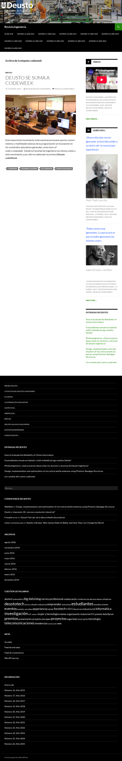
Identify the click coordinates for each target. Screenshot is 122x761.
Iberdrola (77, 609)
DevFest (28, 605)
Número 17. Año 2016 (46, 34)
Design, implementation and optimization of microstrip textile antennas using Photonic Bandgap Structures (101, 353)
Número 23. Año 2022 (55, 41)
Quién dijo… (99, 130)
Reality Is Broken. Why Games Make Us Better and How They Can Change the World (65, 522)
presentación (25, 618)
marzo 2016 (9, 563)
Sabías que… (10, 413)
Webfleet (8, 506)
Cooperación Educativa (16, 402)
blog (38, 599)
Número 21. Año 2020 (13, 41)
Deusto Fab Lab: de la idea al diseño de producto (43, 517)
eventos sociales (64, 169)
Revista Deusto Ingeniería (37, 89)
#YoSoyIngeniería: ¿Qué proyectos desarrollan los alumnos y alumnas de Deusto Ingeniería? (101, 100)
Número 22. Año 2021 (34, 41)
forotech (60, 608)
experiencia (40, 608)
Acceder (8, 642)
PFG (93, 614)
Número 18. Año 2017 (68, 34)
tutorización (52, 624)
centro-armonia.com (14, 522)
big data (29, 599)
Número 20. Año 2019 (110, 34)
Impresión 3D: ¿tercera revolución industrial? (34, 512)
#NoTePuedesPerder (14, 430)
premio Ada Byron (104, 614)
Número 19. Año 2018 (89, 34)
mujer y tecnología (48, 614)
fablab (50, 609)
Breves (8, 72)
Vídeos (97, 62)
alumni (8, 599)
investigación (16, 613)
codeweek (12, 169)
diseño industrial (39, 604)
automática (18, 599)
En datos (8, 397)
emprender (54, 604)
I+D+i (69, 608)
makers (34, 614)
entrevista (66, 604)
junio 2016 (9, 553)
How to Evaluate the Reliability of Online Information (101, 320)
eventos (10, 608)
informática (103, 608)
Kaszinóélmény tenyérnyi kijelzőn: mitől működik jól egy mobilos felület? (101, 330)
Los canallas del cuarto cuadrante (101, 362)
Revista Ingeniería (15, 26)
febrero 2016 (10, 569)
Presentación (11, 386)
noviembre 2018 (12, 547)
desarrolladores (29, 169)
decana (93, 599)
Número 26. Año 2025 (13, 48)
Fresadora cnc (11, 517)
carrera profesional (52, 599)
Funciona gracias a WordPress (16, 757)
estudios (98, 604)
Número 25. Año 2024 (97, 41)
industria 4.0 (88, 609)
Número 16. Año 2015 (25, 34)
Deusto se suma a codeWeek (27, 80)
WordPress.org (11, 658)
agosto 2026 (10, 542)
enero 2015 (9, 574)
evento (105, 604)
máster (62, 614)
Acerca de (8, 34)
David (7, 512)
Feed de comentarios (14, 652)
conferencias (83, 599)
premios (11, 618)
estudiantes (46, 169)
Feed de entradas (12, 647)
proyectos (59, 618)
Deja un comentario (64, 89)
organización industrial (78, 614)
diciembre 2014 (11, 579)
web (59, 623)
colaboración (70, 599)
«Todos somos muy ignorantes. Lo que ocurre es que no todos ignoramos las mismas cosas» (101, 284)
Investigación (11, 435)
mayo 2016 (9, 558)
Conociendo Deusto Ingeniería (19, 391)
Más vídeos (92, 119)
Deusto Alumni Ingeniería (16, 424)
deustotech (14, 603)
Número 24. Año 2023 (76, 41)
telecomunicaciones (19, 623)
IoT (29, 614)
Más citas (91, 300)
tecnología (94, 618)
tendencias (41, 623)
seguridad (72, 618)
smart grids (83, 619)
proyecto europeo (41, 618)
